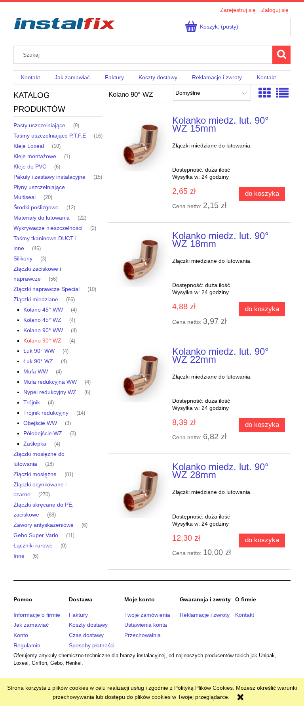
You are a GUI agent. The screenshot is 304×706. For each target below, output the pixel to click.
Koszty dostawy (88, 625)
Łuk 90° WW (39, 351)
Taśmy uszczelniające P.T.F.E (49, 135)
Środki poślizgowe (36, 207)
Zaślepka (34, 443)
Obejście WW (40, 423)
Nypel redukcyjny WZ (49, 392)
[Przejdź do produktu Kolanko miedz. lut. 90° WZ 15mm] (141, 144)
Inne (19, 556)
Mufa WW (35, 371)
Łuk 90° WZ (38, 361)
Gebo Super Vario (35, 535)
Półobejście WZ (42, 433)
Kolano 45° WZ (42, 320)
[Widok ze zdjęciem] (264, 93)
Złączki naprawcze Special (46, 289)
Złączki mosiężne (35, 474)
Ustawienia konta (145, 625)
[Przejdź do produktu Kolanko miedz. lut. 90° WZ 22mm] (141, 375)
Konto (20, 635)
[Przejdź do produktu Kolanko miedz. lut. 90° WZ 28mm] (141, 490)
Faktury (78, 615)
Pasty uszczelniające (39, 125)
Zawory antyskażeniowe (43, 525)
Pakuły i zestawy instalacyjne (49, 177)
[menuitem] (30, 78)
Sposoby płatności (91, 645)
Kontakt (244, 615)
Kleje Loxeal (28, 146)
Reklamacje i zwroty (205, 615)
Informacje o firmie (36, 615)
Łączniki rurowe (33, 545)
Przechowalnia (142, 635)
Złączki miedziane (35, 299)
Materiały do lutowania (41, 217)
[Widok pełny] (282, 93)
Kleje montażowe (34, 156)
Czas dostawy (86, 635)
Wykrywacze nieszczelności (47, 228)
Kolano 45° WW (43, 309)
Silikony (22, 258)
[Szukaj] (281, 55)
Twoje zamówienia (147, 615)
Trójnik (31, 402)
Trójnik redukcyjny (45, 412)
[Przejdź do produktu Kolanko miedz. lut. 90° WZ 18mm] (141, 259)
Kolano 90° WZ (42, 340)
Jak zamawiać (31, 625)
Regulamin (26, 645)
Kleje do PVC (29, 166)
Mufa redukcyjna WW (50, 382)
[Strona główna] (64, 22)
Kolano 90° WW (43, 330)
